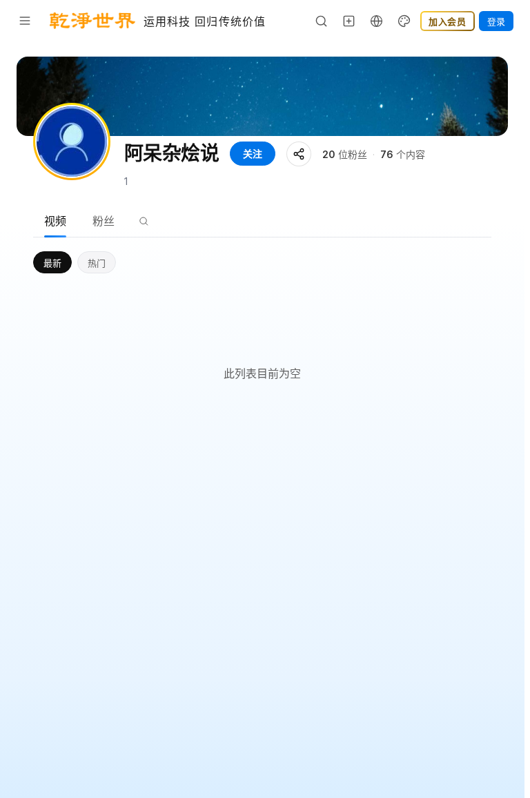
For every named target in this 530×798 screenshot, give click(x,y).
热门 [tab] (97, 263)
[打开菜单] (24, 20)
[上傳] (349, 20)
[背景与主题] (404, 20)
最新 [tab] (52, 263)
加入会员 (448, 21)
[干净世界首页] (92, 20)
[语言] (377, 20)
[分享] (298, 154)
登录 (496, 21)
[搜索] (321, 20)
